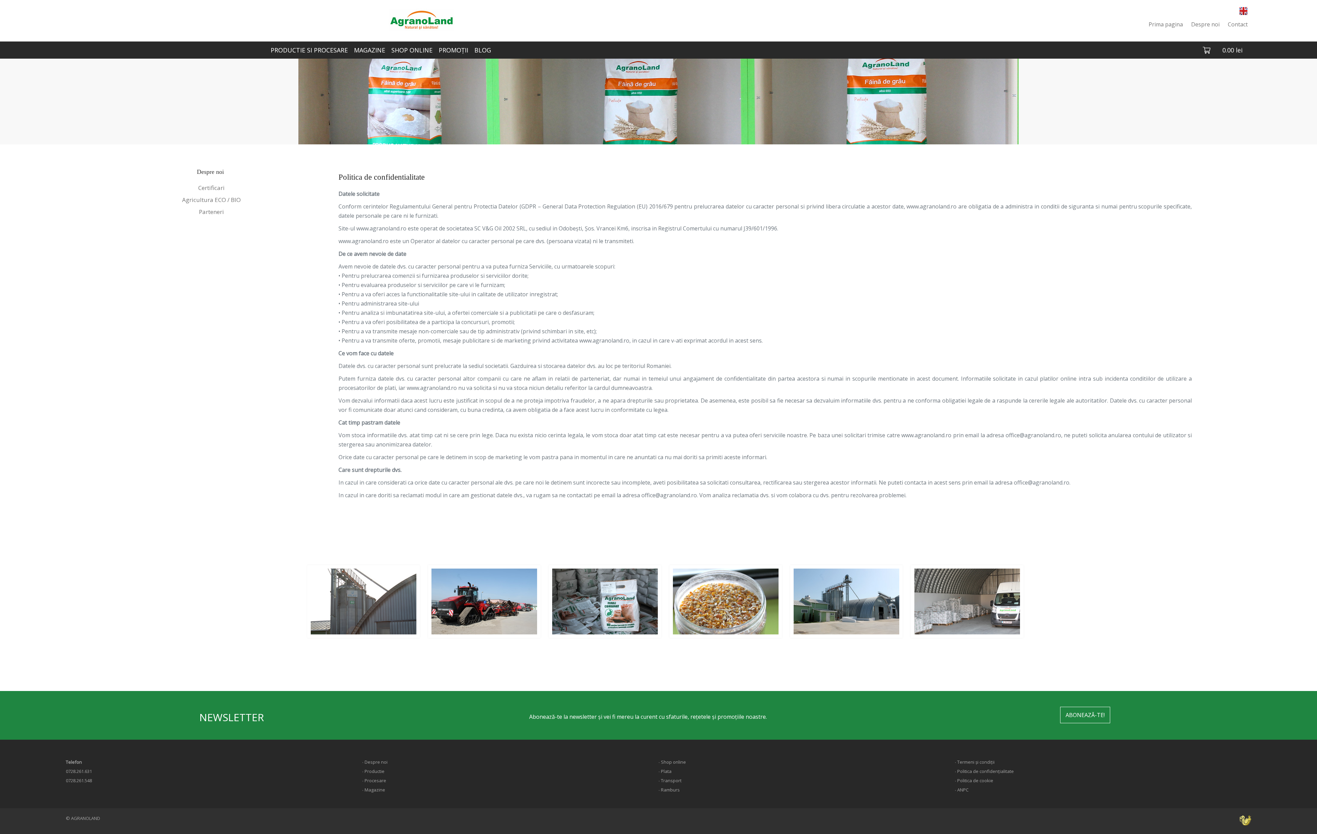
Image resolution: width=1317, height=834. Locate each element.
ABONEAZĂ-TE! (1085, 715)
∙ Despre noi (375, 762)
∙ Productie (373, 771)
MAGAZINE (369, 50)
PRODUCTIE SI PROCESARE (309, 50)
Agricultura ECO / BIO (211, 200)
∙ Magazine (373, 790)
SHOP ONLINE (411, 50)
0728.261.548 (79, 780)
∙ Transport (669, 780)
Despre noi (1205, 24)
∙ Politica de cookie (974, 780)
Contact (1238, 24)
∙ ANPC (962, 790)
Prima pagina (1166, 24)
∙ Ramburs (669, 790)
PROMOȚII (453, 50)
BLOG (482, 50)
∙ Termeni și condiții (975, 762)
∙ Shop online (672, 762)
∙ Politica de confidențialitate (984, 771)
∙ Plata (665, 771)
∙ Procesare (374, 780)
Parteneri (211, 212)
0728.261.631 (79, 771)
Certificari (211, 188)
